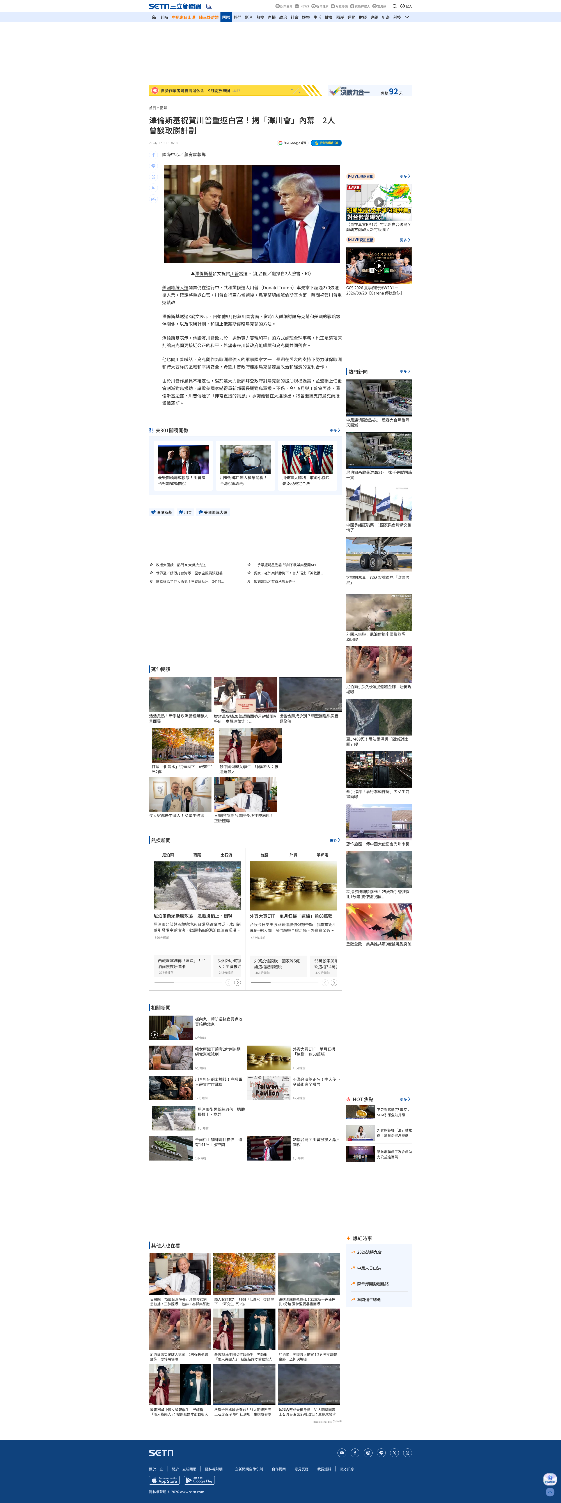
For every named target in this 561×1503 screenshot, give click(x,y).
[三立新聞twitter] (394, 1453)
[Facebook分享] (153, 155)
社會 (294, 17)
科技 (397, 17)
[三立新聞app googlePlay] (199, 1480)
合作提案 (279, 1468)
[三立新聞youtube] (342, 1453)
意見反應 (302, 1468)
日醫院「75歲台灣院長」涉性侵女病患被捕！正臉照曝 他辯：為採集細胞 (180, 1301)
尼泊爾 (168, 854)
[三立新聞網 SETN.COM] (154, 17)
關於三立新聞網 (184, 1468)
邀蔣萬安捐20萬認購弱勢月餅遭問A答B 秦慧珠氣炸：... (245, 719)
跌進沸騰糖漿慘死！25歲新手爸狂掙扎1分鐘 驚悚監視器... (378, 894)
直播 (272, 17)
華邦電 (322, 854)
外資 (293, 854)
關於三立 (156, 1468)
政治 (283, 17)
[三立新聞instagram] (368, 1453)
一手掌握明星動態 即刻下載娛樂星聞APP (285, 564)
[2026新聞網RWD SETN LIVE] (209, 6)
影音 (249, 17)
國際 (226, 17)
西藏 (197, 854)
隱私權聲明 (214, 1468)
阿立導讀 (342, 6)
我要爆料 (324, 1468)
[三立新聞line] (381, 1453)
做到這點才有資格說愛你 (273, 581)
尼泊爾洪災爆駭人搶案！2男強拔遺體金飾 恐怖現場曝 (179, 1356)
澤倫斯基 (204, 273)
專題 (374, 17)
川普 (234, 273)
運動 (351, 17)
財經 (363, 17)
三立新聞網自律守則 (247, 1468)
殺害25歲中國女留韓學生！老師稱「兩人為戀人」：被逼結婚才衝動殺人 (179, 1412)
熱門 (237, 17)
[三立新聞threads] (407, 1453)
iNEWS (304, 6)
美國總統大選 (175, 287)
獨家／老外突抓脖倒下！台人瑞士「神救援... (288, 573)
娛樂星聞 (286, 6)
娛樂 (306, 17)
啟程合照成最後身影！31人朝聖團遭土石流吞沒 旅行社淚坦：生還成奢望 (242, 1412)
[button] (395, 6)
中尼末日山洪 (183, 17)
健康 (329, 17)
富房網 (381, 6)
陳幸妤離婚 (209, 17)
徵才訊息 (347, 1468)
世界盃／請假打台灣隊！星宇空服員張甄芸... (190, 573)
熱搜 (260, 17)
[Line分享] (153, 166)
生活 (317, 17)
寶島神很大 (362, 6)
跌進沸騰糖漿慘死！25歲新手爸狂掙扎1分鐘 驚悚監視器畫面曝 (307, 1301)
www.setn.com (192, 1491)
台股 (264, 854)
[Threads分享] (153, 177)
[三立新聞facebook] (355, 1453)
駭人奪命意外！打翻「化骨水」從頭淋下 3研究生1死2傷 (244, 1301)
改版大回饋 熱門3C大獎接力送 (181, 564)
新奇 (386, 17)
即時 (164, 17)
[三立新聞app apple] (164, 1480)
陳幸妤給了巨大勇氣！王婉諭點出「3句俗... (190, 581)
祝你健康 (322, 6)
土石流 (226, 854)
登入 (409, 6)
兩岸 (340, 17)
